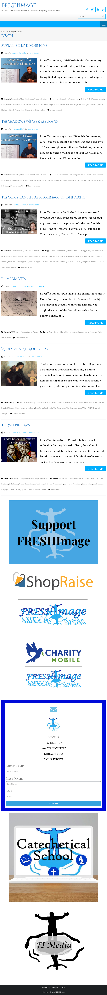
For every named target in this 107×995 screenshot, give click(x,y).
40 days (83, 99)
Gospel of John (17, 180)
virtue (8, 267)
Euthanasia (29, 105)
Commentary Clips (17, 99)
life (2, 110)
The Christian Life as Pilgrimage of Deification (44, 197)
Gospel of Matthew (66, 105)
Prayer (65, 180)
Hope (96, 402)
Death (3, 105)
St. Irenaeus (37, 489)
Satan (10, 262)
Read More (95, 89)
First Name (15, 766)
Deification (95, 251)
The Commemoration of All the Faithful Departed (83, 408)
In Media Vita (13, 279)
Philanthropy (77, 484)
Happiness (36, 256)
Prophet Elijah (9, 110)
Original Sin (58, 180)
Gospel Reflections (41, 478)
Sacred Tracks (32, 332)
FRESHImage (60, 992)
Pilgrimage (98, 256)
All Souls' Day (30, 402)
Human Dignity (84, 105)
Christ (53, 251)
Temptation (86, 262)
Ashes (83, 175)
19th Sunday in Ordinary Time (69, 99)
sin (14, 262)
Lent (48, 180)
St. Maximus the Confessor (50, 262)
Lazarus (101, 402)
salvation (4, 262)
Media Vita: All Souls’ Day (24, 349)
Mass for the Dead (41, 408)
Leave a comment (56, 110)
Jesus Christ (70, 256)
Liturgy (17, 408)
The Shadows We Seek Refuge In (30, 121)
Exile (101, 251)
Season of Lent (99, 180)
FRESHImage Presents (31, 251)
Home (3, 32)
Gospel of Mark (54, 105)
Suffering (63, 262)
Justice (61, 484)
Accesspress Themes (58, 987)
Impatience (53, 256)
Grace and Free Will (25, 256)
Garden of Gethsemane (86, 402)
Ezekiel (36, 105)
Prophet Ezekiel (20, 110)
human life (93, 105)
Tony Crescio (34, 53)
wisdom (42, 110)
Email (10, 791)
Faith (3, 256)
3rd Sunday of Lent (65, 175)
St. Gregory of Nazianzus (23, 489)
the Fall (93, 262)
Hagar (76, 105)
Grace (15, 256)
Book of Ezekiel (77, 478)
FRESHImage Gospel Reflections (36, 99)
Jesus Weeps (53, 484)
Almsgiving (76, 175)
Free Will (9, 256)
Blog (12, 402)
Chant (51, 332)
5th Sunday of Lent (65, 478)
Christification (72, 251)
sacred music (6, 338)
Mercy (70, 484)
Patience (91, 256)
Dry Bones (4, 484)
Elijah (23, 105)
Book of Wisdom (92, 99)
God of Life (44, 105)
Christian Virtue (61, 251)
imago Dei (44, 484)
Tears (44, 489)
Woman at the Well (16, 186)
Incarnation (61, 256)
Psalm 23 (29, 110)
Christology (81, 251)
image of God (35, 484)
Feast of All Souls (71, 402)
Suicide (36, 110)
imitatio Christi (28, 180)
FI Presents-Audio (17, 251)
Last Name (14, 778)
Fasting (8, 180)
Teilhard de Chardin (74, 262)
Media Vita (52, 408)
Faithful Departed (58, 402)
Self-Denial (5, 186)
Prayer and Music (96, 332)
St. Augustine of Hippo (32, 262)
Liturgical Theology (8, 408)
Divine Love (16, 105)
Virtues (13, 267)
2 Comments (55, 489)
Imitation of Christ (40, 180)
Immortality (44, 256)
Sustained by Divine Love (24, 45)
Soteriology (20, 262)
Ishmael (101, 105)
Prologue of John (74, 180)
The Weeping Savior (19, 425)
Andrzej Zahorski (37, 286)
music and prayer (78, 332)
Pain (85, 256)
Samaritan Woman (86, 180)
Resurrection (61, 408)
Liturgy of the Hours (27, 408)
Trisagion (4, 414)
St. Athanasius (98, 484)
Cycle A (101, 99)
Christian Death (41, 402)
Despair (9, 105)
